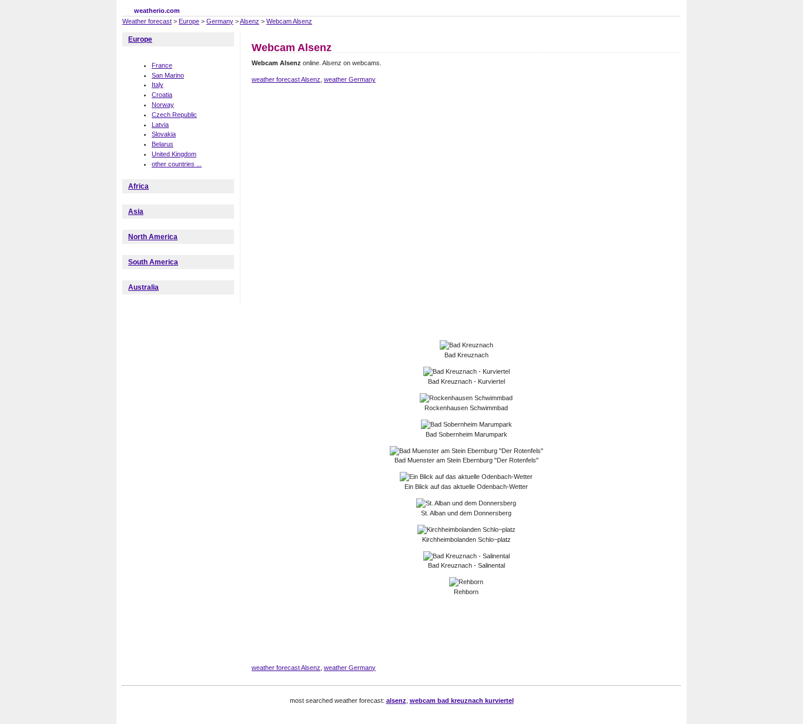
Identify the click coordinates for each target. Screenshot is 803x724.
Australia (143, 287)
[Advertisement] (466, 134)
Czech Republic (174, 114)
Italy (157, 84)
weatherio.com (157, 10)
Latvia (160, 124)
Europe (189, 21)
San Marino (168, 75)
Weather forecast (147, 21)
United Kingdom (174, 153)
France (162, 65)
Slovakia (164, 134)
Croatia (162, 94)
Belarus (162, 144)
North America (153, 237)
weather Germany (350, 79)
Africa (138, 186)
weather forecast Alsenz (286, 79)
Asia (135, 211)
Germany (219, 21)
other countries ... (177, 163)
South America (153, 262)
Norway (163, 104)
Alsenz (249, 21)
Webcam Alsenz (289, 21)
